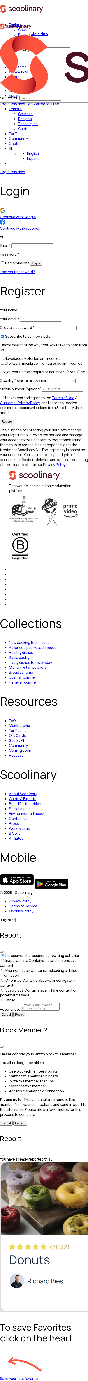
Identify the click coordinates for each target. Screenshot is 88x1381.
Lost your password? (17, 271)
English (33, 153)
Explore (15, 108)
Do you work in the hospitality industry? (32, 371)
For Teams (18, 133)
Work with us (19, 828)
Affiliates (16, 838)
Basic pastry (19, 657)
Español (33, 158)
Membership (19, 725)
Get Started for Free (42, 103)
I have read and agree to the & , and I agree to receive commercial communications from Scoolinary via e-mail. (41, 405)
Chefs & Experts (22, 798)
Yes (72, 371)
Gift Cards (17, 735)
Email (5, 245)
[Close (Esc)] (2, 952)
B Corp (15, 833)
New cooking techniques (29, 642)
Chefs (14, 143)
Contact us (18, 818)
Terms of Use (63, 397)
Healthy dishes (21, 652)
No (83, 371)
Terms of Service (23, 906)
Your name (10, 310)
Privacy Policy (54, 464)
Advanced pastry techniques (32, 647)
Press (14, 823)
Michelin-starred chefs (28, 667)
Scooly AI (16, 740)
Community (18, 138)
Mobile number (21, 389)
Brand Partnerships (25, 803)
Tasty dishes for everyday (30, 662)
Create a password (17, 327)
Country (8, 380)
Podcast (16, 755)
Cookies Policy (21, 911)
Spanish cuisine (22, 677)
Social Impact (20, 808)
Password (9, 254)
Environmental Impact (26, 813)
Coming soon (20, 750)
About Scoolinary (23, 793)
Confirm (20, 1123)
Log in (5, 103)
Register (7, 421)
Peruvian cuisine (22, 682)
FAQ (12, 720)
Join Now (17, 103)
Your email (9, 318)
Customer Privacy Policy (20, 402)
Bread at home (21, 672)
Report (19, 1014)
